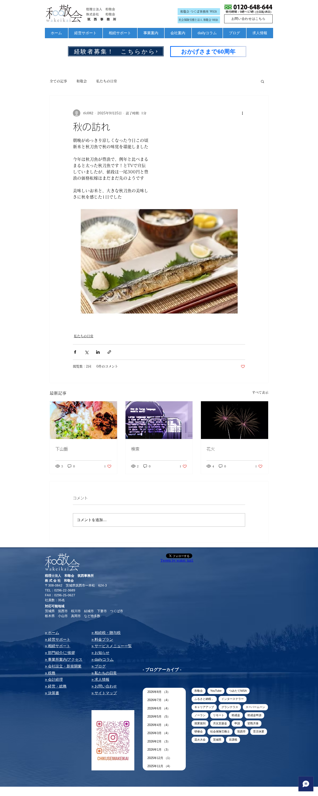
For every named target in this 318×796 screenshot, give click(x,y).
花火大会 (200, 739)
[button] (262, 81)
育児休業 (258, 731)
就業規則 (200, 723)
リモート (218, 715)
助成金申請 (254, 715)
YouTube (216, 690)
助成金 (236, 715)
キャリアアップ (204, 707)
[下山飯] (83, 420)
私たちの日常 (106, 81)
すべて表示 (260, 392)
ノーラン (200, 715)
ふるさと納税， (204, 699)
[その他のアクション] (242, 113)
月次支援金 (220, 723)
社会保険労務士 (220, 731)
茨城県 (217, 739)
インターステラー (232, 699)
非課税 (233, 739)
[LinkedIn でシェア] (98, 352)
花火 (210, 449)
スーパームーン (255, 707)
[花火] (234, 420)
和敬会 (81, 81)
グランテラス (229, 707)
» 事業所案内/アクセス (63, 659)
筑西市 (241, 731)
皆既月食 (253, 723)
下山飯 (61, 449)
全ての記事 (58, 81)
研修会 (198, 731)
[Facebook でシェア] (75, 352)
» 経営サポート (57, 639)
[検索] (159, 420)
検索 (135, 449)
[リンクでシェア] (109, 352)
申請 (237, 723)
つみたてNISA (238, 690)
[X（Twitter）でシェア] (86, 352)
